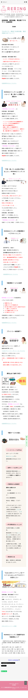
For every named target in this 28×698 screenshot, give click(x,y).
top (25, 683)
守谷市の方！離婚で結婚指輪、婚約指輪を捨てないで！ (14, 32)
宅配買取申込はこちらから (9, 83)
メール (19, 533)
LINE (8, 535)
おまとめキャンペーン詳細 (9, 626)
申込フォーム (10, 456)
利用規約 (14, 685)
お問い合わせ (26, 441)
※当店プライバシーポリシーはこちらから (13, 351)
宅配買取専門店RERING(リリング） (12, 687)
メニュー (5, 2)
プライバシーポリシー (14, 683)
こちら (18, 509)
